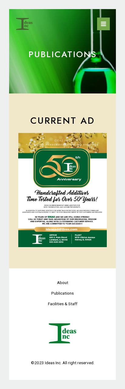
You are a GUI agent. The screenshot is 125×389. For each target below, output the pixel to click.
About (62, 282)
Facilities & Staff (62, 303)
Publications (62, 293)
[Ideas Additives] (24, 24)
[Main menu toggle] (103, 24)
